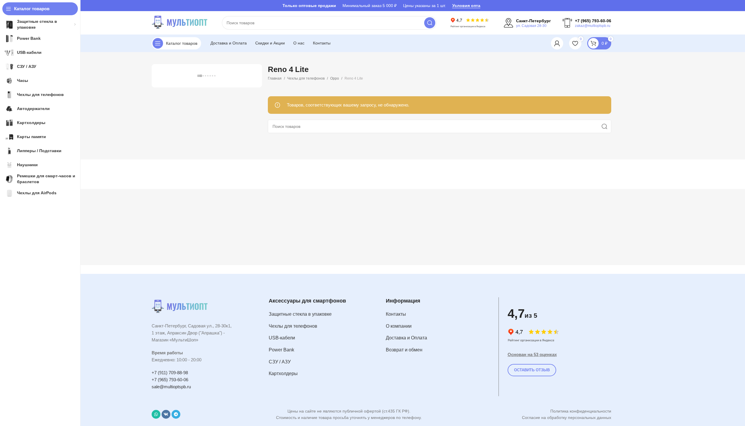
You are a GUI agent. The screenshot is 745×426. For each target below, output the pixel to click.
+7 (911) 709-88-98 (170, 372)
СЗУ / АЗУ (280, 361)
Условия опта (466, 5)
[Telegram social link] (176, 414)
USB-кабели (282, 337)
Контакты (396, 314)
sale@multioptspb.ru (171, 386)
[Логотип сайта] (181, 22)
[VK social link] (166, 414)
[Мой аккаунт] (557, 43)
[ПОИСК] (429, 22)
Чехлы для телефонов (306, 78)
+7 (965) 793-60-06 (170, 379)
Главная (275, 78)
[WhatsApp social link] (156, 414)
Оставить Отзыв (532, 370)
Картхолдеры (283, 373)
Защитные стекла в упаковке (300, 314)
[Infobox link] (527, 23)
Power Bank (281, 349)
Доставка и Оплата (406, 337)
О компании (399, 326)
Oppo (334, 78)
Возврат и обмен (404, 349)
